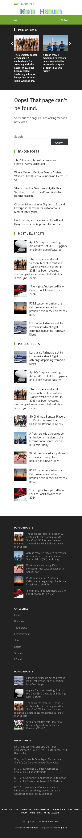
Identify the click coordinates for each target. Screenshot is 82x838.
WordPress (32, 827)
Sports (18, 640)
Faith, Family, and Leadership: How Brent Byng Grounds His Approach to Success (38, 222)
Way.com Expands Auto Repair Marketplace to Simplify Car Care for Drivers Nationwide (39, 760)
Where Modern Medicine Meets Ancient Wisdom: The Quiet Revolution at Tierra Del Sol (41, 176)
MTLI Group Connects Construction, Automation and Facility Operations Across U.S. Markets (40, 779)
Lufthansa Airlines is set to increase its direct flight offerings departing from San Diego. (47, 329)
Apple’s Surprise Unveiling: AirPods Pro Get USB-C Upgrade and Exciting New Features (48, 246)
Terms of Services (41, 809)
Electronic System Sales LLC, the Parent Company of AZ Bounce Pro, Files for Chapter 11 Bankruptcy (40, 750)
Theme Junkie (60, 827)
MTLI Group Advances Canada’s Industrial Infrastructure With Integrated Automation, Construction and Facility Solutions (37, 790)
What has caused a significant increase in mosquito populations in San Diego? (47, 457)
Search (18, 136)
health (17, 647)
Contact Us (25, 809)
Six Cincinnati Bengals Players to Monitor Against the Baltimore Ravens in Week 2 (47, 420)
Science (18, 653)
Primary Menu (26, 4)
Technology (20, 628)
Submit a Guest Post (62, 809)
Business (19, 621)
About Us (13, 809)
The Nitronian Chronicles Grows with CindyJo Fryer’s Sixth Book (36, 162)
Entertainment (22, 634)
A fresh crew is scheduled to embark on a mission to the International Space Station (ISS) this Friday (54, 63)
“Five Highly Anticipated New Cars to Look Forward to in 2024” (46, 290)
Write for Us (36, 812)
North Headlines (50, 821)
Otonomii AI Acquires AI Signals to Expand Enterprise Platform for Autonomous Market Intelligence (39, 208)
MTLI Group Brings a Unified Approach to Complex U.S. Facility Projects (36, 770)
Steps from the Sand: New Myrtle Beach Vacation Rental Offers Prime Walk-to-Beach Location (39, 192)
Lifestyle (18, 659)
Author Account (52, 812)
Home (17, 615)
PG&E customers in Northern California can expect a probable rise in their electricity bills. (48, 309)
